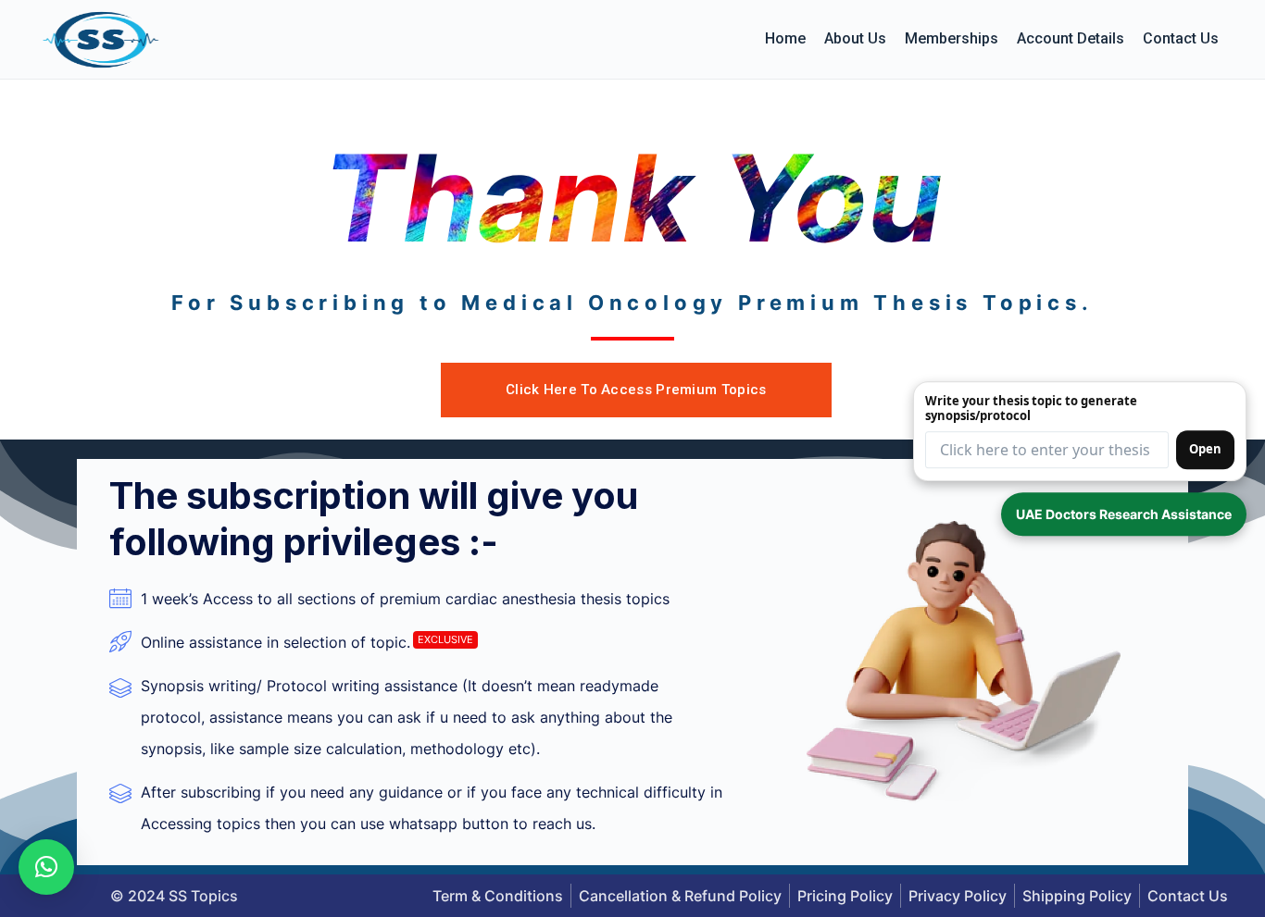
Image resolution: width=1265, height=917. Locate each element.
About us (855, 38)
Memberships (951, 38)
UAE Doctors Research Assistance (1124, 514)
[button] (46, 867)
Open (1205, 448)
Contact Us (1181, 38)
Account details (1070, 38)
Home (785, 38)
